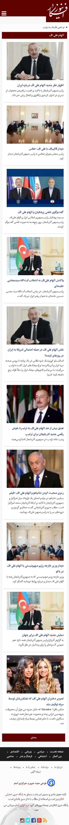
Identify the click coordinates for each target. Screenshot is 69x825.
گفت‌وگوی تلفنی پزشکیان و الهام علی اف (41, 212)
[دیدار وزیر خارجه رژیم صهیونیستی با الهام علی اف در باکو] (35, 541)
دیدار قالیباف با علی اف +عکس (46, 148)
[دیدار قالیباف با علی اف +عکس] (35, 125)
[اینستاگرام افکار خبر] (22, 821)
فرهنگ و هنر (26, 756)
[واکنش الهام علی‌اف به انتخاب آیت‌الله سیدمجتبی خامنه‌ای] (35, 256)
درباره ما (58, 767)
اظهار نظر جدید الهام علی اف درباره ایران (40, 85)
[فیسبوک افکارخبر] (33, 821)
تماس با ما (30, 767)
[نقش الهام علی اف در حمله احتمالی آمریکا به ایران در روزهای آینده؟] (35, 325)
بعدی (33, 737)
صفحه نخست (56, 752)
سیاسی (41, 752)
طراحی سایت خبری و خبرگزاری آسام (30, 783)
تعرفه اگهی (35, 772)
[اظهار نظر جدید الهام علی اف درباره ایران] (35, 61)
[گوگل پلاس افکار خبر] (39, 821)
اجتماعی (42, 756)
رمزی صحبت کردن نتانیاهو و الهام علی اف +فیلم (36, 493)
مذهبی (10, 756)
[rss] (45, 821)
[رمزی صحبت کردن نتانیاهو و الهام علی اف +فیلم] (35, 469)
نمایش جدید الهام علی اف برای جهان (43, 635)
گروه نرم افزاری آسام (24, 805)
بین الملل (57, 756)
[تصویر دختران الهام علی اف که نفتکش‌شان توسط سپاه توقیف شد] (35, 674)
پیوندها (17, 767)
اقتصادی (15, 752)
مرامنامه (44, 767)
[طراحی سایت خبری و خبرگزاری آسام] (51, 783)
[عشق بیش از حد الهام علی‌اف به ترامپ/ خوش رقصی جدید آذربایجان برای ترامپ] (35, 404)
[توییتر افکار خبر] (27, 821)
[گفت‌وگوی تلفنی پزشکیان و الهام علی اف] (35, 188)
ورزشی (28, 752)
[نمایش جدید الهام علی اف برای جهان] (35, 611)
